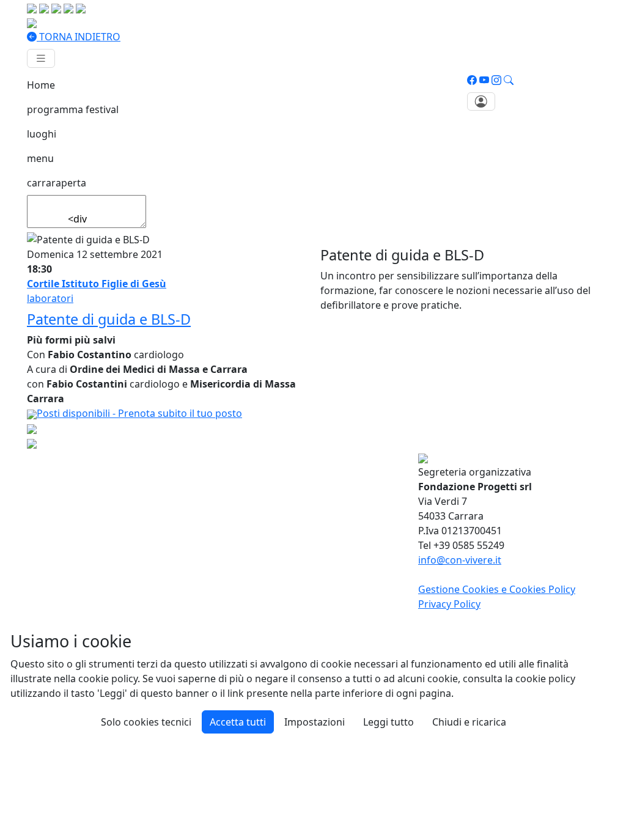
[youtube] (484, 80)
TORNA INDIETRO (78, 36)
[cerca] (509, 80)
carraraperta (56, 182)
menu (40, 158)
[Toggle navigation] (41, 58)
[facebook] (472, 80)
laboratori (50, 298)
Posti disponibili (139, 413)
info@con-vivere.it (459, 560)
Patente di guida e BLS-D (109, 319)
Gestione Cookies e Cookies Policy (496, 589)
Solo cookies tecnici (146, 722)
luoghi (41, 134)
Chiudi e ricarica (469, 722)
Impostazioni (314, 722)
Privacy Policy (449, 604)
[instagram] (496, 80)
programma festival (73, 109)
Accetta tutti (238, 722)
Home (41, 85)
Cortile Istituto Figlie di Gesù (96, 283)
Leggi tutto (388, 722)
